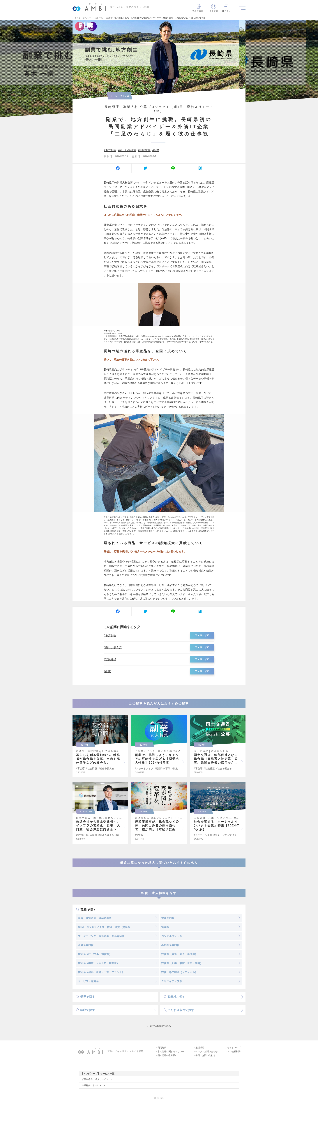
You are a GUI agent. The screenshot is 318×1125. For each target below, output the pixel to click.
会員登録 (213, 11)
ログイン (226, 11)
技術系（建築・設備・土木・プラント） (101, 972)
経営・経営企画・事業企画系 (95, 918)
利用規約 (162, 1047)
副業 (156, 150)
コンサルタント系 (171, 936)
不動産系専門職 (170, 945)
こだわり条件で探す (181, 1010)
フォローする (202, 635)
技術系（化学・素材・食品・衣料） (182, 963)
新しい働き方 (128, 150)
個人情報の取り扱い (167, 1055)
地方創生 (110, 150)
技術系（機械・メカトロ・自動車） (98, 963)
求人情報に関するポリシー (171, 1051)
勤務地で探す (176, 996)
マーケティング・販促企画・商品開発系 (101, 936)
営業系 (165, 927)
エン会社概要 (234, 1051)
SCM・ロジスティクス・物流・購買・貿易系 (104, 927)
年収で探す (87, 1010)
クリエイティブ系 (171, 981)
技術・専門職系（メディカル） (179, 972)
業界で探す (87, 996)
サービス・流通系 (88, 981)
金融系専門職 (85, 945)
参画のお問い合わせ (205, 1055)
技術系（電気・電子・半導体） (179, 954)
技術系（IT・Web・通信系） (95, 954)
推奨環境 (199, 1047)
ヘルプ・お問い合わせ (206, 1051)
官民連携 (145, 150)
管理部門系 (167, 918)
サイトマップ (234, 1047)
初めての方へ (199, 11)
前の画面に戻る (160, 1026)
